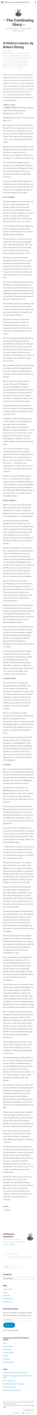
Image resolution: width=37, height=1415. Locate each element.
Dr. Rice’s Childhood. (11, 1254)
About (5, 1343)
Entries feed (6, 1295)
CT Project (6, 1359)
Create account (7, 1289)
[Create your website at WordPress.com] (18, 2)
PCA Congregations (9, 1381)
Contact (5, 1356)
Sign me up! (9, 1325)
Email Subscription (10, 1309)
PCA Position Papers (9, 1387)
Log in (5, 1292)
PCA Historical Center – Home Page (14, 1384)
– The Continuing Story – (18, 22)
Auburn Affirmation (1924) (13, 53)
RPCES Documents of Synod (12, 1390)
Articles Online (7, 1346)
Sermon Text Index (8, 1362)
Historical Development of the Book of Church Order (17, 1376)
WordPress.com (7, 1302)
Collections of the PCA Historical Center (15, 1372)
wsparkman (8, 51)
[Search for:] (13, 1267)
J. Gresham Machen (14, 55)
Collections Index (8, 1352)
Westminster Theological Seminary (18, 65)
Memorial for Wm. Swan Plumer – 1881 (20, 1257)
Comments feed (7, 1299)
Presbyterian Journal (14, 62)
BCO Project (7, 1349)
